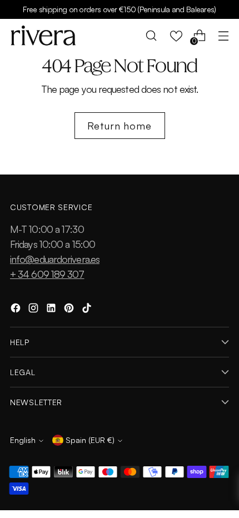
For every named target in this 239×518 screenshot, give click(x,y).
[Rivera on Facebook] (16, 309)
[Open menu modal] (223, 35)
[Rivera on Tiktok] (87, 309)
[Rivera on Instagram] (34, 309)
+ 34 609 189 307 (47, 274)
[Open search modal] (151, 35)
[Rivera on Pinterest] (70, 309)
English (23, 440)
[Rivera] (43, 35)
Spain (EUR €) (90, 440)
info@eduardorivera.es (54, 259)
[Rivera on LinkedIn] (52, 309)
